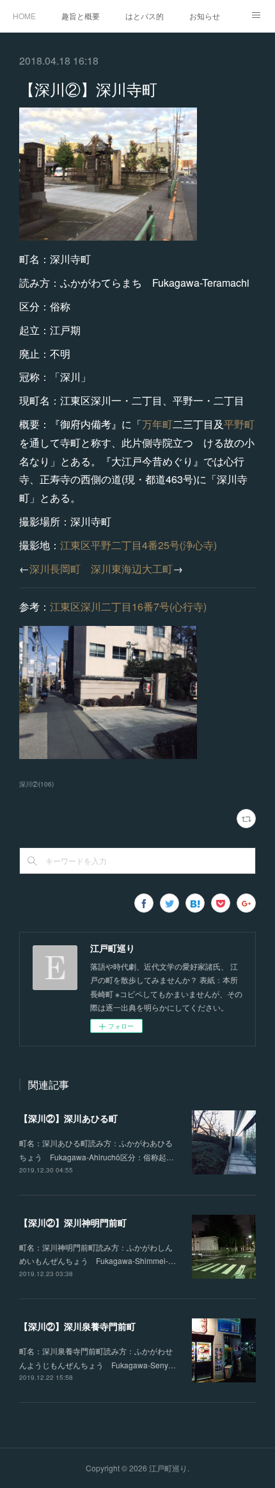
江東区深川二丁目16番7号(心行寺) (128, 606)
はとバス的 (144, 15)
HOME (24, 15)
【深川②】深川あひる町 (68, 1118)
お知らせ (204, 15)
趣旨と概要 (80, 15)
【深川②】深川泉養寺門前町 (77, 1326)
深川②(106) (36, 784)
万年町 (157, 424)
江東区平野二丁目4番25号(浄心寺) (138, 545)
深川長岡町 (55, 568)
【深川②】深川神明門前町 (73, 1222)
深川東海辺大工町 (132, 568)
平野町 (239, 424)
